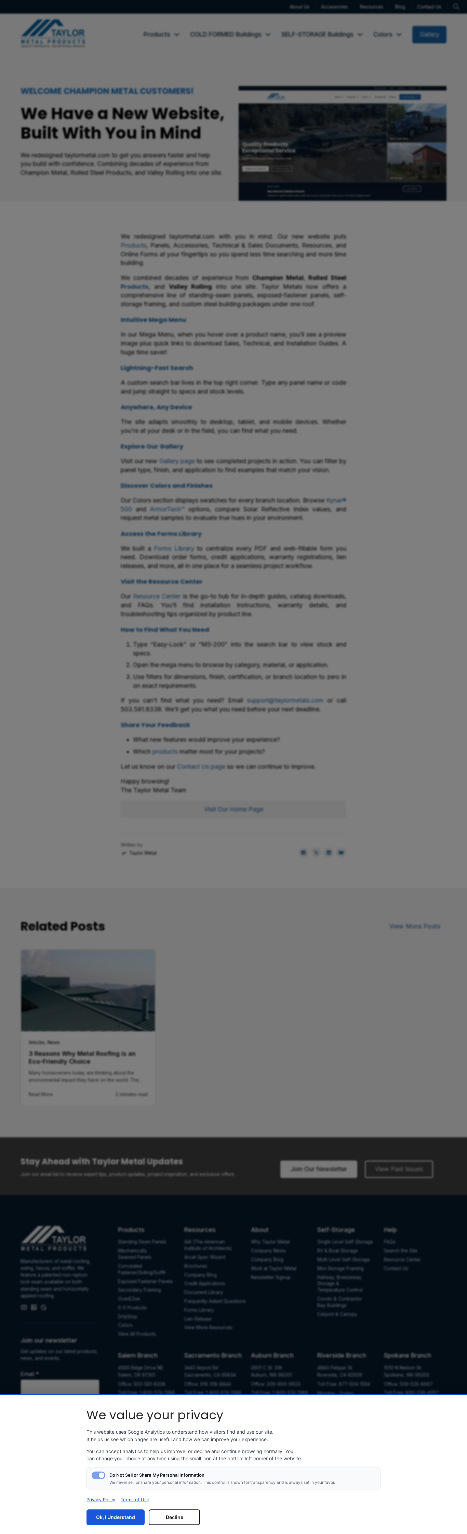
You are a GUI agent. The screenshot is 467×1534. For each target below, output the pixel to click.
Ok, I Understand (115, 1517)
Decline (174, 1517)
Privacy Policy (100, 1499)
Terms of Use (135, 1499)
